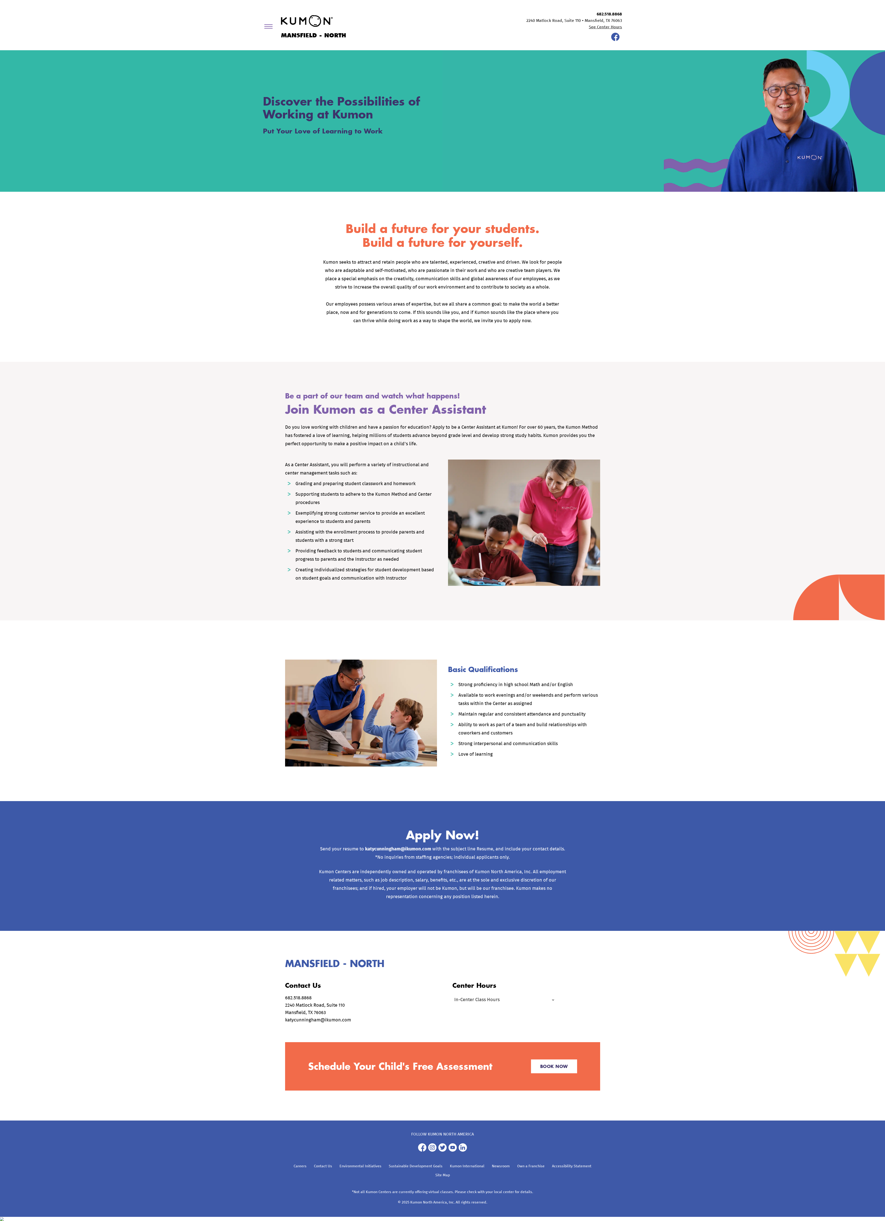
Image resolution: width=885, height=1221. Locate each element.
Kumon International (467, 1166)
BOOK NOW (554, 1066)
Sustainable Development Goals (415, 1166)
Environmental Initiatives (360, 1166)
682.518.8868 (609, 14)
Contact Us (323, 1166)
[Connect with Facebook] (615, 40)
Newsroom (501, 1166)
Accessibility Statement (571, 1166)
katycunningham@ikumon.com (398, 849)
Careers (300, 1166)
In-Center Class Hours (477, 999)
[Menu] (270, 27)
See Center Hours (605, 27)
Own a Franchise (531, 1166)
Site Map (442, 1175)
